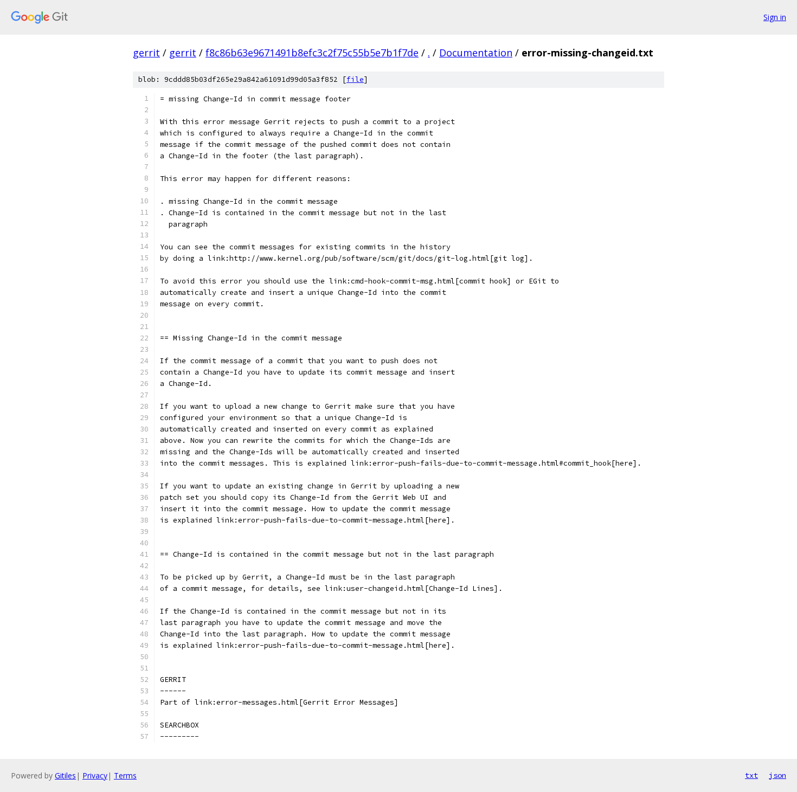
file (355, 79)
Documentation (475, 52)
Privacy (94, 775)
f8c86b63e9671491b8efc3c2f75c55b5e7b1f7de (312, 52)
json (777, 775)
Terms (125, 775)
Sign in (774, 17)
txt (751, 775)
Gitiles (65, 775)
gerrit (146, 52)
